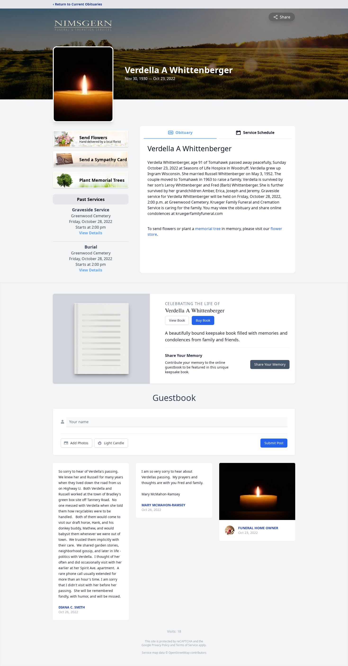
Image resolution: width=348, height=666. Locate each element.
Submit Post (273, 443)
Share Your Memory (270, 364)
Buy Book (203, 320)
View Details (90, 232)
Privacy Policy (161, 645)
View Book (177, 320)
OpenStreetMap (179, 653)
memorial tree (208, 228)
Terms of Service (187, 645)
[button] (257, 491)
